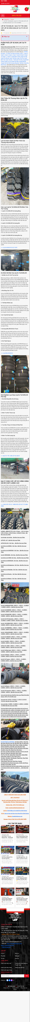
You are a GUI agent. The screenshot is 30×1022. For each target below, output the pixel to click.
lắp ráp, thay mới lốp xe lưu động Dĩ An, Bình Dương (16, 813)
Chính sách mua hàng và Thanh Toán (21, 964)
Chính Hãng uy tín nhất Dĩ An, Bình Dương (17, 810)
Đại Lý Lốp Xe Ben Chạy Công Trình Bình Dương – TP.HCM (22, 837)
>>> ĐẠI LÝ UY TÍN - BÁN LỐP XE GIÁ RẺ (10, 455)
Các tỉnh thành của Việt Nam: (8, 741)
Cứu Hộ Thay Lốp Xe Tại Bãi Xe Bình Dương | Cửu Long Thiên (8, 878)
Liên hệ (17, 958)
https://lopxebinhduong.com (14, 943)
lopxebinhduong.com (17, 816)
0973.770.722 (16, 16)
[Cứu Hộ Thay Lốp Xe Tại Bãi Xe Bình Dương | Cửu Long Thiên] (7, 871)
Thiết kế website (6, 947)
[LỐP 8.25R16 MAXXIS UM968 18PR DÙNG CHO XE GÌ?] (7, 892)
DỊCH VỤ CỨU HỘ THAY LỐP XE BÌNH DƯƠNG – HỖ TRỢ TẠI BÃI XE (22, 899)
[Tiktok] (14, 980)
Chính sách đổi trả (19, 967)
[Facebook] (10, 980)
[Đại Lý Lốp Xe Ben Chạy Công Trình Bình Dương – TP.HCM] (22, 829)
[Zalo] (7, 980)
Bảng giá (17, 956)
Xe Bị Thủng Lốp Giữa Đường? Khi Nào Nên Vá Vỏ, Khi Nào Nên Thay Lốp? (22, 878)
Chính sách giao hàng (6, 970)
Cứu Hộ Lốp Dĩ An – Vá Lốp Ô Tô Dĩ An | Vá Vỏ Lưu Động (21, 857)
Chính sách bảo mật (6, 963)
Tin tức (2, 958)
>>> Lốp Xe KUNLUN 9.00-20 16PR (9, 247)
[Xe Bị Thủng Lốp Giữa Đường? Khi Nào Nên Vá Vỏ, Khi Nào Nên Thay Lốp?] (22, 871)
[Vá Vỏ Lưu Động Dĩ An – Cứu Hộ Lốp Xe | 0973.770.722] (7, 850)
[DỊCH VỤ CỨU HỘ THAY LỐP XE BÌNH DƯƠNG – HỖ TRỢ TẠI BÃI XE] (22, 892)
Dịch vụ (17, 953)
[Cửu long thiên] (12, 980)
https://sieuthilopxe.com (7, 945)
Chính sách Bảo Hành (6, 967)
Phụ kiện (3, 956)
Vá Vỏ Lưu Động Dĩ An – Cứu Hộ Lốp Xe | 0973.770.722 (7, 857)
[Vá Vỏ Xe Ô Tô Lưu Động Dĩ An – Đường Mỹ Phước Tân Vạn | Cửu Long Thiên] (7, 829)
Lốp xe (2, 953)
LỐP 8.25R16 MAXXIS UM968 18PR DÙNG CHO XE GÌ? (7, 899)
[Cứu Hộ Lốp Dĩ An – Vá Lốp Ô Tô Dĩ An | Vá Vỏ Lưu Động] (22, 850)
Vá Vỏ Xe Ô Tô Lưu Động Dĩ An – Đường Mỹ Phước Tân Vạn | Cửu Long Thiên (7, 837)
